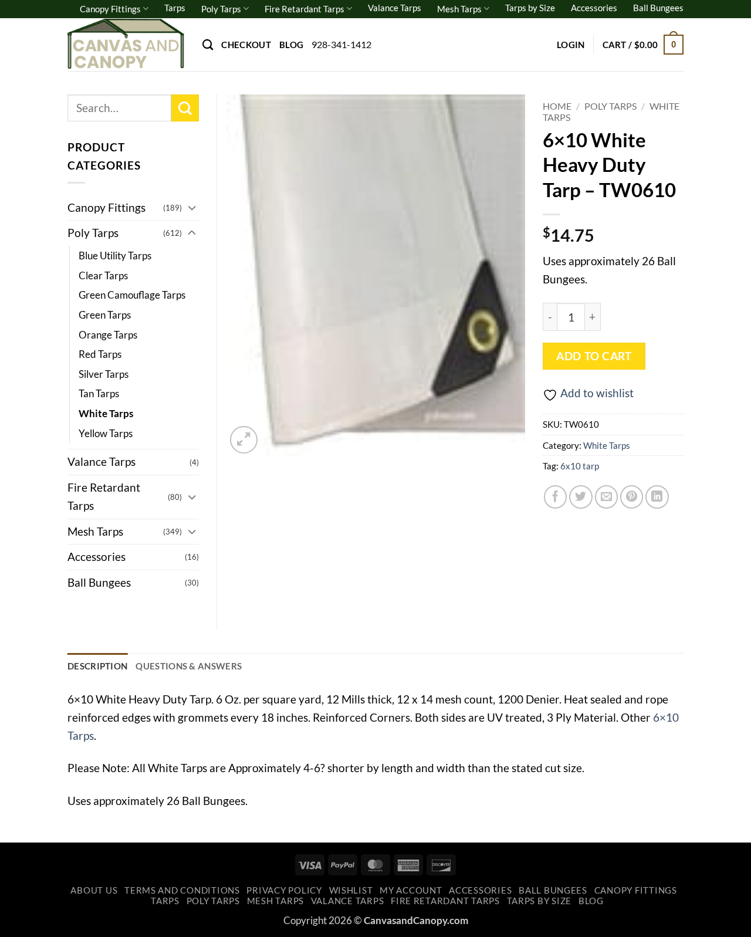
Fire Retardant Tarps (304, 9)
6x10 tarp (579, 466)
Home (557, 105)
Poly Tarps (221, 9)
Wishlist (351, 890)
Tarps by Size (530, 7)
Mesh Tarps (459, 9)
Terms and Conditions (182, 890)
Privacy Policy (284, 890)
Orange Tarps (108, 335)
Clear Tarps (103, 275)
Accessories (594, 7)
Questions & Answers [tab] (189, 666)
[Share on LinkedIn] (657, 497)
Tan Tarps (99, 393)
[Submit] (185, 108)
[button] (571, 44)
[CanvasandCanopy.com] (126, 44)
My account (411, 890)
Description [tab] (97, 666)
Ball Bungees (658, 7)
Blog (291, 44)
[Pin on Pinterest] (632, 497)
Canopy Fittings (110, 9)
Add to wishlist (597, 393)
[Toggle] (192, 207)
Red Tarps (100, 354)
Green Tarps (105, 315)
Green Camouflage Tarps (132, 295)
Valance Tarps (394, 7)
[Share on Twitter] (581, 497)
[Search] (207, 44)
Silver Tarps (103, 374)
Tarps (174, 7)
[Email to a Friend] (606, 497)
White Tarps (606, 445)
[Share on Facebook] (555, 497)
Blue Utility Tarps (115, 255)
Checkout (245, 44)
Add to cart (593, 356)
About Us (93, 890)
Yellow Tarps (106, 433)
